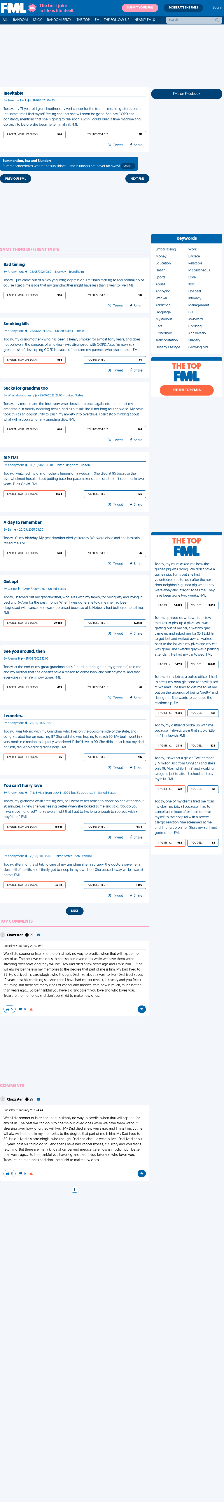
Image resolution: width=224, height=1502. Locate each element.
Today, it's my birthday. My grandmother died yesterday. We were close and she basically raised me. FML (72, 541)
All (5, 20)
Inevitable (13, 93)
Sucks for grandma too (26, 388)
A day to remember (23, 523)
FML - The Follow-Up (112, 20)
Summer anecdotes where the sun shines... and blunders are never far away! (68, 163)
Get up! (11, 582)
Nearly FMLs (145, 20)
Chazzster (15, 935)
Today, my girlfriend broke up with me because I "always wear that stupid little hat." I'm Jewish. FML (185, 731)
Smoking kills (16, 324)
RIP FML (11, 458)
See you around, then (24, 651)
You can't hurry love (23, 786)
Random (20, 20)
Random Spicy (59, 20)
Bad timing (14, 265)
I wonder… (14, 716)
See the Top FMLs (187, 390)
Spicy (37, 20)
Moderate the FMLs (183, 7)
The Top (83, 20)
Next (74, 911)
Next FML (137, 179)
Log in (217, 8)
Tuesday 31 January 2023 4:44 (23, 946)
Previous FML (15, 179)
